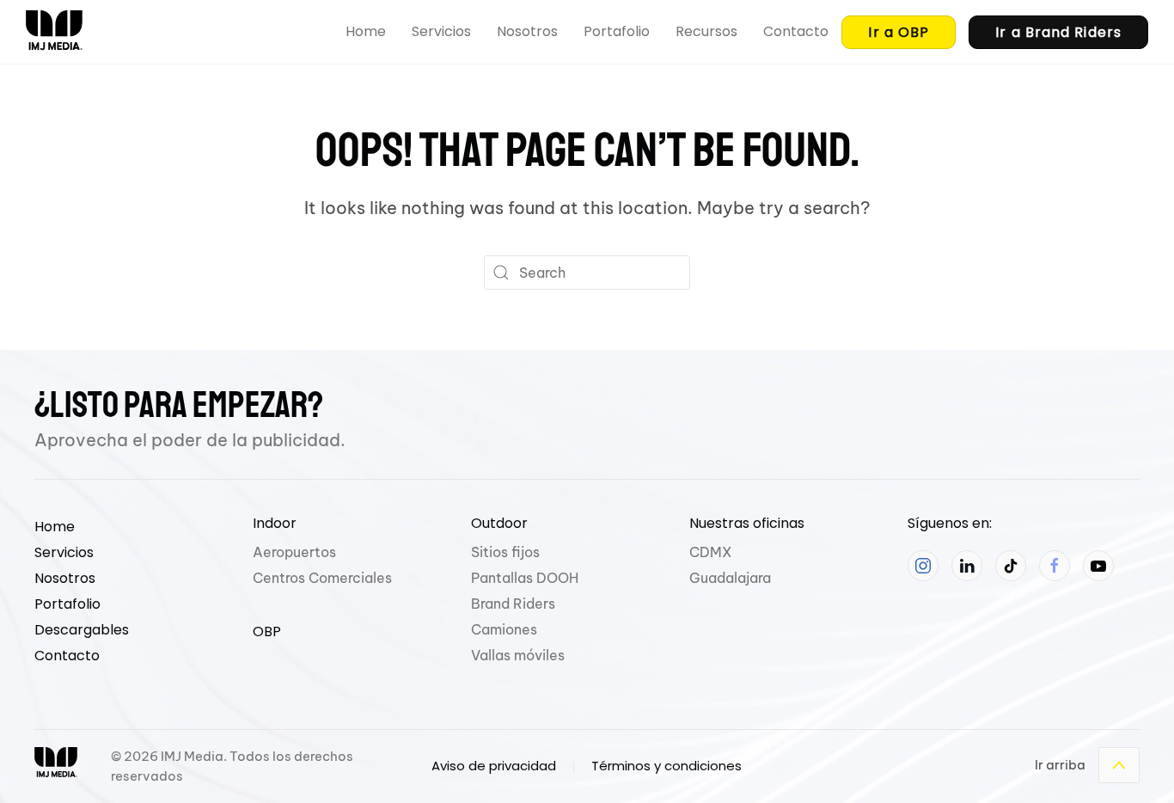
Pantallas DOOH (524, 577)
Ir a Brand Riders (1058, 32)
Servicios (64, 552)
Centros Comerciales (322, 577)
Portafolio (617, 31)
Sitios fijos (505, 552)
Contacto (796, 31)
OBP (267, 631)
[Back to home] (54, 31)
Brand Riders (513, 603)
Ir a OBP (898, 32)
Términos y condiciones (666, 766)
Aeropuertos (294, 552)
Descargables (81, 630)
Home (365, 31)
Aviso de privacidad (493, 766)
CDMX (710, 552)
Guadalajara (730, 577)
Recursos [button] (706, 31)
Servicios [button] (441, 31)
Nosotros (527, 31)
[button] (1119, 765)
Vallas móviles (518, 655)
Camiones (504, 629)
